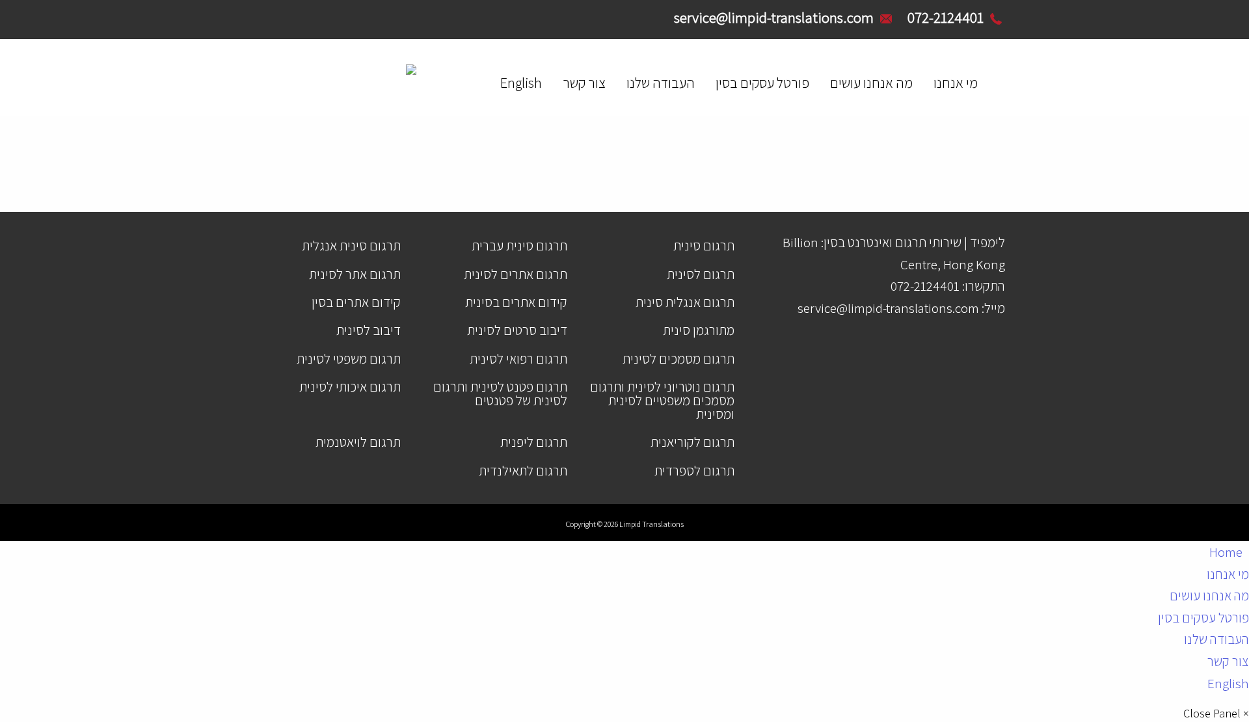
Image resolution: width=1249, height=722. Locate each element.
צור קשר (584, 83)
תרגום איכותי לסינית (350, 386)
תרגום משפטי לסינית (349, 359)
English (521, 83)
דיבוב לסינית (368, 330)
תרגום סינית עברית (519, 245)
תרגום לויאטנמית (358, 442)
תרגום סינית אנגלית (351, 245)
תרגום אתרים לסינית (515, 274)
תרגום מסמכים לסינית (678, 359)
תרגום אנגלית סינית (685, 302)
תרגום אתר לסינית (355, 274)
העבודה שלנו (660, 83)
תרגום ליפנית (533, 442)
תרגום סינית (703, 245)
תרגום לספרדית (694, 470)
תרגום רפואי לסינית (518, 359)
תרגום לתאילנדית (523, 470)
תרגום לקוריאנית (692, 442)
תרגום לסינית (700, 274)
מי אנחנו (955, 83)
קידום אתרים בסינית (516, 302)
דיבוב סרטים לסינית (517, 330)
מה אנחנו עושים (871, 83)
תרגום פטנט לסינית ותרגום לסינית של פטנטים (500, 393)
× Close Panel (1216, 713)
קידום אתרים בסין (356, 302)
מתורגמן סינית (698, 330)
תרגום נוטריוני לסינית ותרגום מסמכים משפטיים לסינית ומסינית (662, 400)
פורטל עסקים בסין (762, 83)
